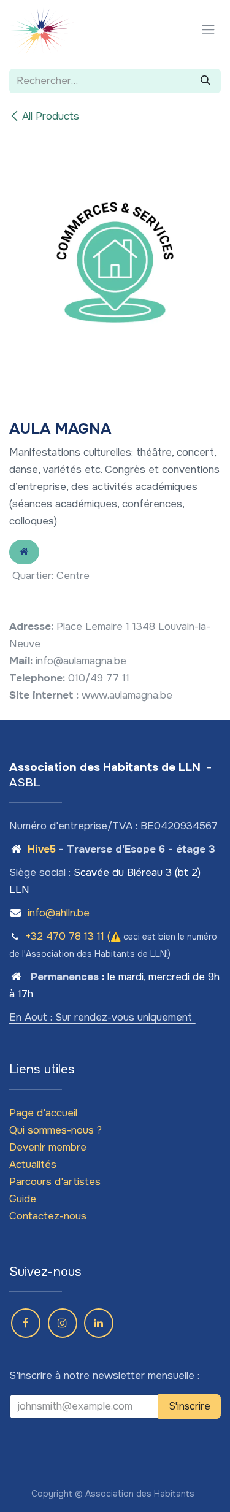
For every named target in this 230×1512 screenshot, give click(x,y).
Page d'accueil (43, 1113)
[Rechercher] (205, 81)
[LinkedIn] (98, 1323)
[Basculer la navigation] (208, 29)
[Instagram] (62, 1323)
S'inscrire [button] (189, 1406)
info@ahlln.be (59, 913)
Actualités (32, 1164)
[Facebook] (25, 1323)
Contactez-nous (47, 1216)
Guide (22, 1198)
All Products (50, 116)
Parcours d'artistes (55, 1181)
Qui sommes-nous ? (55, 1130)
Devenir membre (47, 1147)
